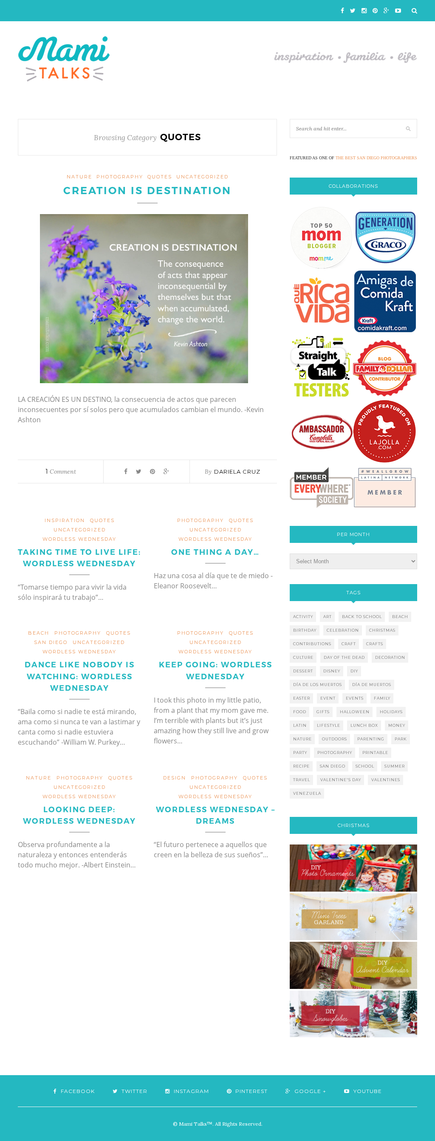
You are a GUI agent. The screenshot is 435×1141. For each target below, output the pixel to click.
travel (301, 779)
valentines (385, 779)
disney (331, 671)
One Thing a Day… (215, 552)
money (396, 725)
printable (375, 752)
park (401, 739)
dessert (303, 671)
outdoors (334, 739)
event (328, 698)
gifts (323, 711)
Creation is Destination (147, 191)
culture (303, 657)
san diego (332, 766)
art (327, 616)
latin (300, 725)
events (355, 698)
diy (354, 671)
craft (349, 643)
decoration (390, 657)
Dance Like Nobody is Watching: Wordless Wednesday (80, 676)
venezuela (307, 793)
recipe (301, 766)
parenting (370, 739)
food (299, 711)
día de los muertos (317, 684)
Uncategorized (202, 177)
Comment (60, 471)
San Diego (51, 642)
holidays (391, 711)
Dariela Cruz (237, 471)
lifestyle (328, 725)
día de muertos (371, 684)
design (174, 778)
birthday (304, 630)
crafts (374, 643)
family (382, 698)
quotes (159, 177)
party (300, 752)
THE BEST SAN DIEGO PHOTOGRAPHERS (376, 157)
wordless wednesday (79, 539)
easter (301, 698)
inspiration (65, 520)
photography (119, 177)
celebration (343, 630)
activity (303, 616)
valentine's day (340, 779)
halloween (355, 711)
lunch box (364, 725)
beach (38, 633)
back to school (362, 616)
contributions (312, 643)
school (365, 766)
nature (79, 177)
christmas (382, 630)
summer (394, 766)
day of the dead (344, 657)
